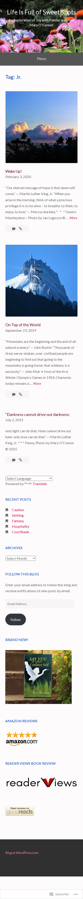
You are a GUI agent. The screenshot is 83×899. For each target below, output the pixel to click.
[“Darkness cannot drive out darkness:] (20, 460)
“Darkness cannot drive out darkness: (37, 414)
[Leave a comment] (14, 460)
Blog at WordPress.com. (22, 852)
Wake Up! (13, 171)
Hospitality (20, 526)
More (73, 218)
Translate (40, 484)
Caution (18, 510)
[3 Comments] (14, 228)
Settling (18, 515)
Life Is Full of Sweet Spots (41, 12)
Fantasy (18, 521)
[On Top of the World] (20, 394)
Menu (41, 58)
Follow (15, 619)
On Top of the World (23, 324)
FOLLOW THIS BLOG (22, 574)
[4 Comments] (14, 394)
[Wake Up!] (20, 228)
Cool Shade (20, 532)
